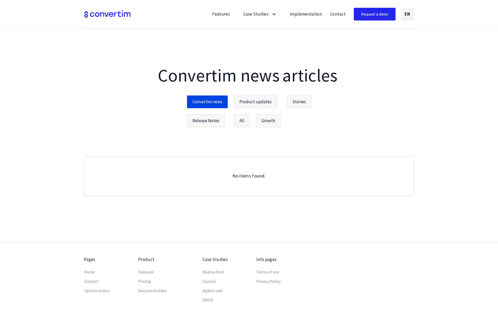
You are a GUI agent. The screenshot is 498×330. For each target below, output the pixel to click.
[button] (259, 14)
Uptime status (97, 290)
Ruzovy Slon (213, 272)
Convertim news (207, 102)
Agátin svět (213, 290)
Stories (299, 102)
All (241, 120)
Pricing (144, 281)
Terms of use (267, 272)
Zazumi (209, 281)
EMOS (208, 300)
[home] (107, 14)
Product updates (255, 102)
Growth (268, 120)
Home (89, 272)
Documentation (152, 290)
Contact (337, 14)
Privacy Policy (268, 281)
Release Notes (205, 120)
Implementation (306, 14)
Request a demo (374, 14)
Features (221, 14)
